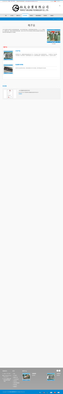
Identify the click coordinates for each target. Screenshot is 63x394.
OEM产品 (17, 51)
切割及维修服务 (38, 15)
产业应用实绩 (25, 15)
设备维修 (34, 373)
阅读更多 (20, 93)
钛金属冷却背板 (19, 64)
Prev (57, 86)
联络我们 (52, 15)
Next (59, 86)
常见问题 (45, 15)
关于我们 (12, 15)
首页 (6, 15)
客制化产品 (18, 15)
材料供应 (31, 15)
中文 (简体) (58, 1)
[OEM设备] (53, 36)
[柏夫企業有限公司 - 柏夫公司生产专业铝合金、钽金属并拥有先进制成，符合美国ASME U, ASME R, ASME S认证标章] (30, 7)
